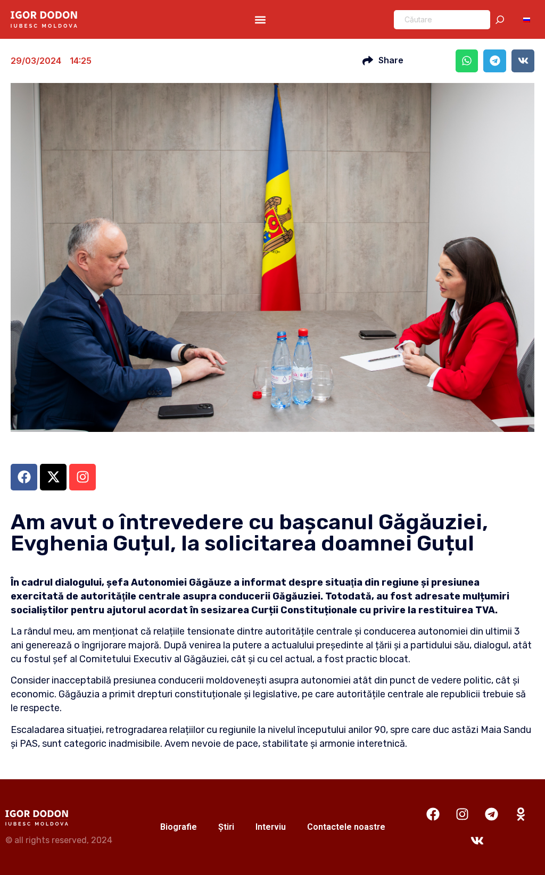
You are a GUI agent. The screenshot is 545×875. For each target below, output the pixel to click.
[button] (260, 19)
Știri (226, 827)
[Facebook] (433, 814)
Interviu (270, 827)
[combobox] (442, 19)
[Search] (502, 19)
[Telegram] (491, 814)
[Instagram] (462, 814)
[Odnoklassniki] (521, 814)
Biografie (178, 827)
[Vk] (477, 840)
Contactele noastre (346, 827)
